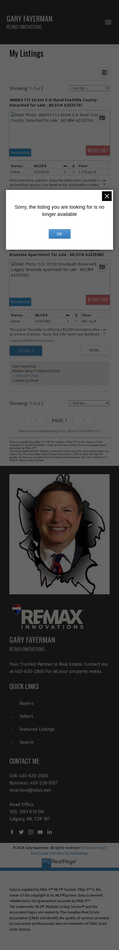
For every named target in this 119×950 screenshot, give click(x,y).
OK (59, 234)
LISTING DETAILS (26, 351)
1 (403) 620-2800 (25, 375)
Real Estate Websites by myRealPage (60, 853)
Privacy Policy (93, 848)
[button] (11, 832)
